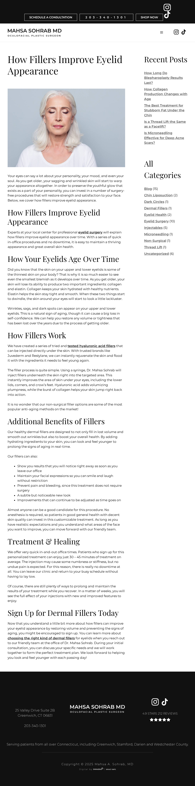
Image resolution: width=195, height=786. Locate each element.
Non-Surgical (155, 241)
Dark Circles (154, 202)
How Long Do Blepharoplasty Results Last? (163, 78)
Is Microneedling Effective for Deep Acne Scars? (164, 138)
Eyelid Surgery (156, 221)
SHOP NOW (149, 17)
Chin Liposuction (158, 195)
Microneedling (156, 234)
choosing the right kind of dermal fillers (41, 638)
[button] (161, 32)
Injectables (153, 228)
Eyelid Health (155, 215)
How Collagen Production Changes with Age (165, 94)
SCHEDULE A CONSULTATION (50, 17)
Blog (148, 189)
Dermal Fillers (156, 208)
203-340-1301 (106, 17)
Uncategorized (156, 254)
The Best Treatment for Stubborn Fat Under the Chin (164, 110)
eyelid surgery (90, 232)
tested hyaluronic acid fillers (91, 346)
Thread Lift (153, 247)
